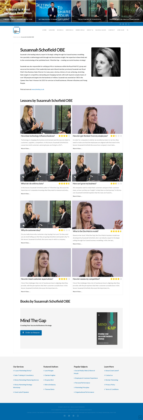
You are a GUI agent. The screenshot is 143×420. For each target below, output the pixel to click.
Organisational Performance (84, 392)
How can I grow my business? (84, 183)
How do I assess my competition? (86, 279)
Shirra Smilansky (50, 384)
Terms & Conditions (112, 389)
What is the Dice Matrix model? (86, 231)
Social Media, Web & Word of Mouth (84, 372)
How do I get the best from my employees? (90, 136)
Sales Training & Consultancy (24, 375)
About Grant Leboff (112, 370)
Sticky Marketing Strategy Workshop (22, 386)
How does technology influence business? (38, 136)
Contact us (109, 375)
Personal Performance (82, 383)
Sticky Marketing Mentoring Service (26, 380)
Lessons (19, 37)
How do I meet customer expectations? (37, 279)
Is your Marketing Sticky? (23, 370)
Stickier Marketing (111, 380)
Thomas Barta (49, 389)
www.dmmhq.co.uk (37, 89)
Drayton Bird (49, 380)
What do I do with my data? (32, 183)
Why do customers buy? (31, 230)
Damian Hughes (50, 375)
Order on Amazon (32, 332)
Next (139, 11)
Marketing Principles (82, 387)
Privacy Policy (110, 384)
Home (14, 37)
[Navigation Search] (127, 29)
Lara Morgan (49, 370)
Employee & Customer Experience (86, 378)
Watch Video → (25, 148)
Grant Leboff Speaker (21, 392)
